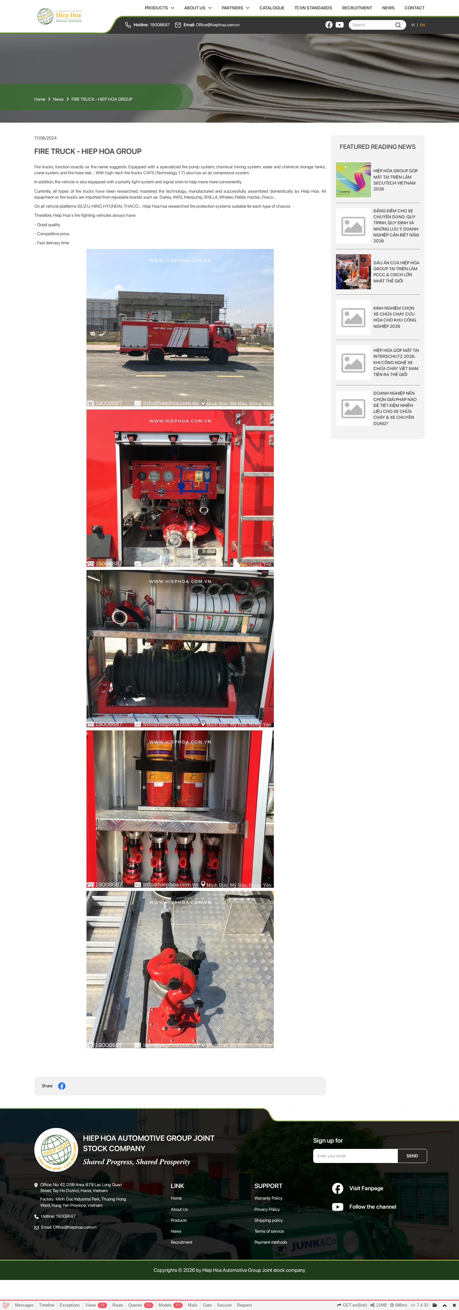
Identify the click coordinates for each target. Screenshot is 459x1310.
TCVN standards (313, 7)
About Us (194, 7)
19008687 (160, 24)
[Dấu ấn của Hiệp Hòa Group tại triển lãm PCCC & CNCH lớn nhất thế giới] (353, 271)
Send (412, 1155)
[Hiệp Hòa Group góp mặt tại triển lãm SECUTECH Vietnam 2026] (353, 179)
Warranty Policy (268, 1198)
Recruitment (357, 7)
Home (39, 99)
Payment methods (270, 1242)
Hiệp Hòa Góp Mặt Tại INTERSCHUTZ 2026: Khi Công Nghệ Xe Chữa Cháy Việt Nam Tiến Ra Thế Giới (396, 362)
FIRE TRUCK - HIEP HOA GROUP (102, 99)
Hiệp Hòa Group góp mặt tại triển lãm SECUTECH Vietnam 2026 (395, 179)
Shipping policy (268, 1220)
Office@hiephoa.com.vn (217, 24)
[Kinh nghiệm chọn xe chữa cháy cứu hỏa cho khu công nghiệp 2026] (353, 317)
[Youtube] (339, 24)
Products (156, 7)
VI (413, 25)
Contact (415, 7)
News (388, 7)
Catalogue (271, 7)
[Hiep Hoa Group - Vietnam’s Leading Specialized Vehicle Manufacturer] (59, 16)
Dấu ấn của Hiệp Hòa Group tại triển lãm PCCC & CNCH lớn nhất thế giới (396, 271)
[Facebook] (329, 24)
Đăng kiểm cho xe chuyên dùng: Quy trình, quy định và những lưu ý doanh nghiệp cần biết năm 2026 (396, 225)
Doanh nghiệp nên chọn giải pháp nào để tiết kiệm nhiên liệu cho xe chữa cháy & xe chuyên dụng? (395, 408)
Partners (232, 7)
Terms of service (269, 1231)
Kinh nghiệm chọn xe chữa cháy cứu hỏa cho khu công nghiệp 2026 (394, 316)
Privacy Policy (267, 1209)
